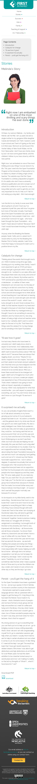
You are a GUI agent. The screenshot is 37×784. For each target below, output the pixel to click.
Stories (19, 14)
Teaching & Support (19, 29)
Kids (19, 22)
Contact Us (18, 760)
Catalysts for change (12, 48)
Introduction (9, 45)
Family (19, 26)
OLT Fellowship (19, 33)
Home (19, 11)
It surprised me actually (13, 53)
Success (19, 19)
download (9, 678)
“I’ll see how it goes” (12, 50)
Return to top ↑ (30, 199)
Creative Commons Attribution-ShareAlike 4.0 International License (22, 778)
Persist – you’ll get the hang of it (16, 55)
